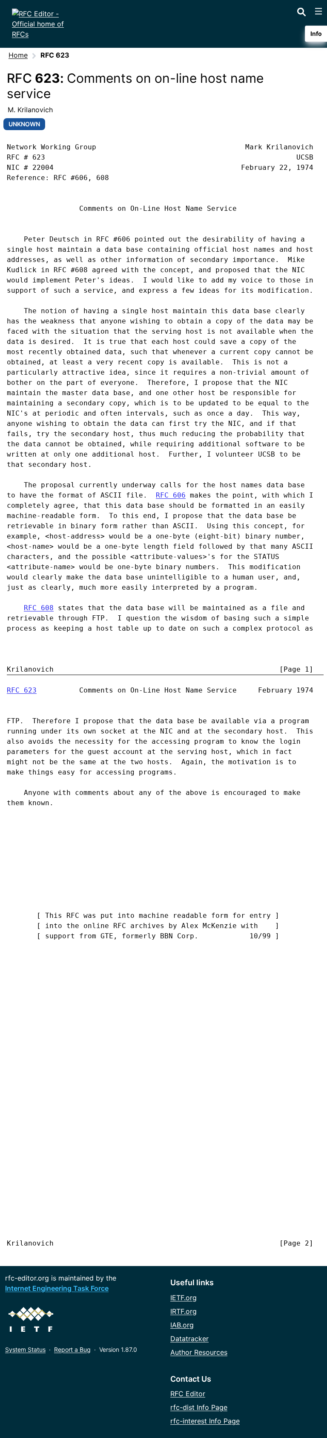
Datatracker (189, 1338)
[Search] (301, 10)
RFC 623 (22, 690)
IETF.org (183, 1297)
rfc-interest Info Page (205, 1421)
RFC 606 (171, 495)
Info (316, 33)
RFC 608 (39, 608)
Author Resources (198, 1352)
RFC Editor (187, 1393)
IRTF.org (183, 1311)
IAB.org (182, 1325)
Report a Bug (72, 1349)
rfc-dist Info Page (198, 1407)
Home (18, 55)
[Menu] (318, 11)
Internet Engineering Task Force (57, 1288)
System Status (25, 1349)
